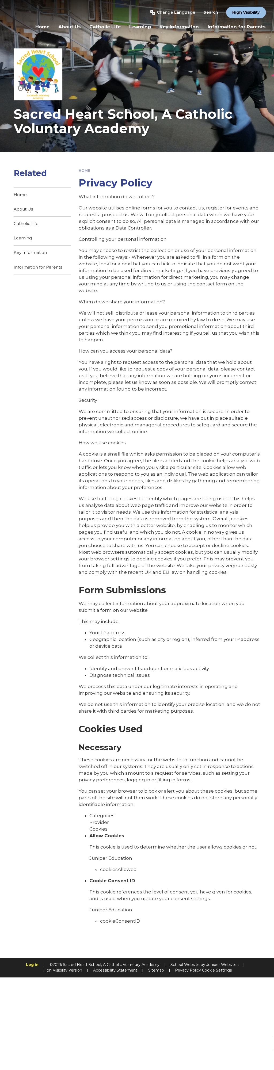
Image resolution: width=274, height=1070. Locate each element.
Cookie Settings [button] (217, 970)
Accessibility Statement (115, 970)
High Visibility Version (62, 970)
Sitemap (156, 970)
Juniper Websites (222, 964)
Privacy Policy (188, 970)
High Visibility (246, 12)
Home (84, 170)
